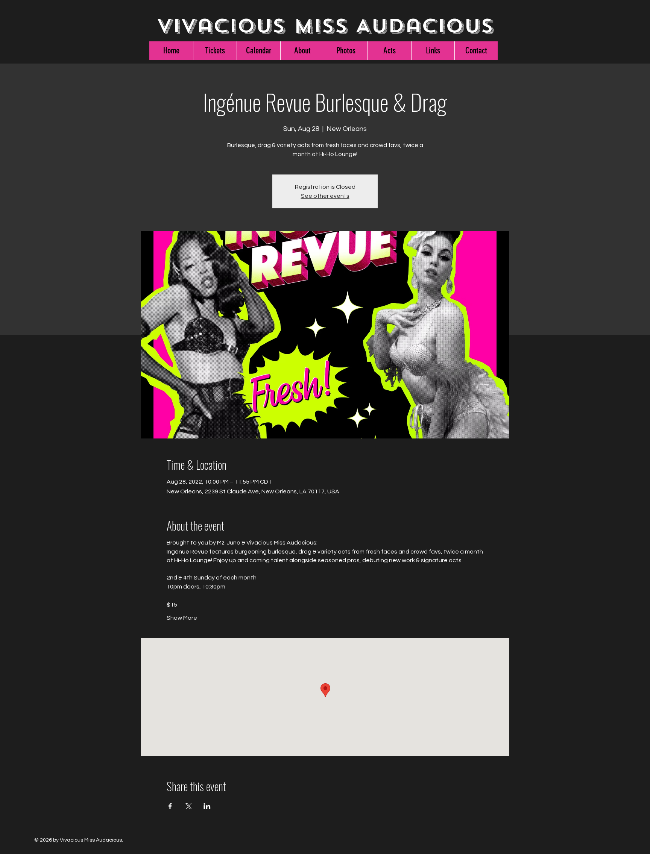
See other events (325, 196)
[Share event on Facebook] (170, 806)
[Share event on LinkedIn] (207, 806)
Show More (182, 618)
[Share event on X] (188, 806)
